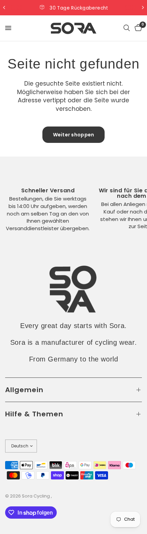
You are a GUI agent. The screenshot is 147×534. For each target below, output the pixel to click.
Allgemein (24, 390)
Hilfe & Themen (34, 414)
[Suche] (126, 28)
